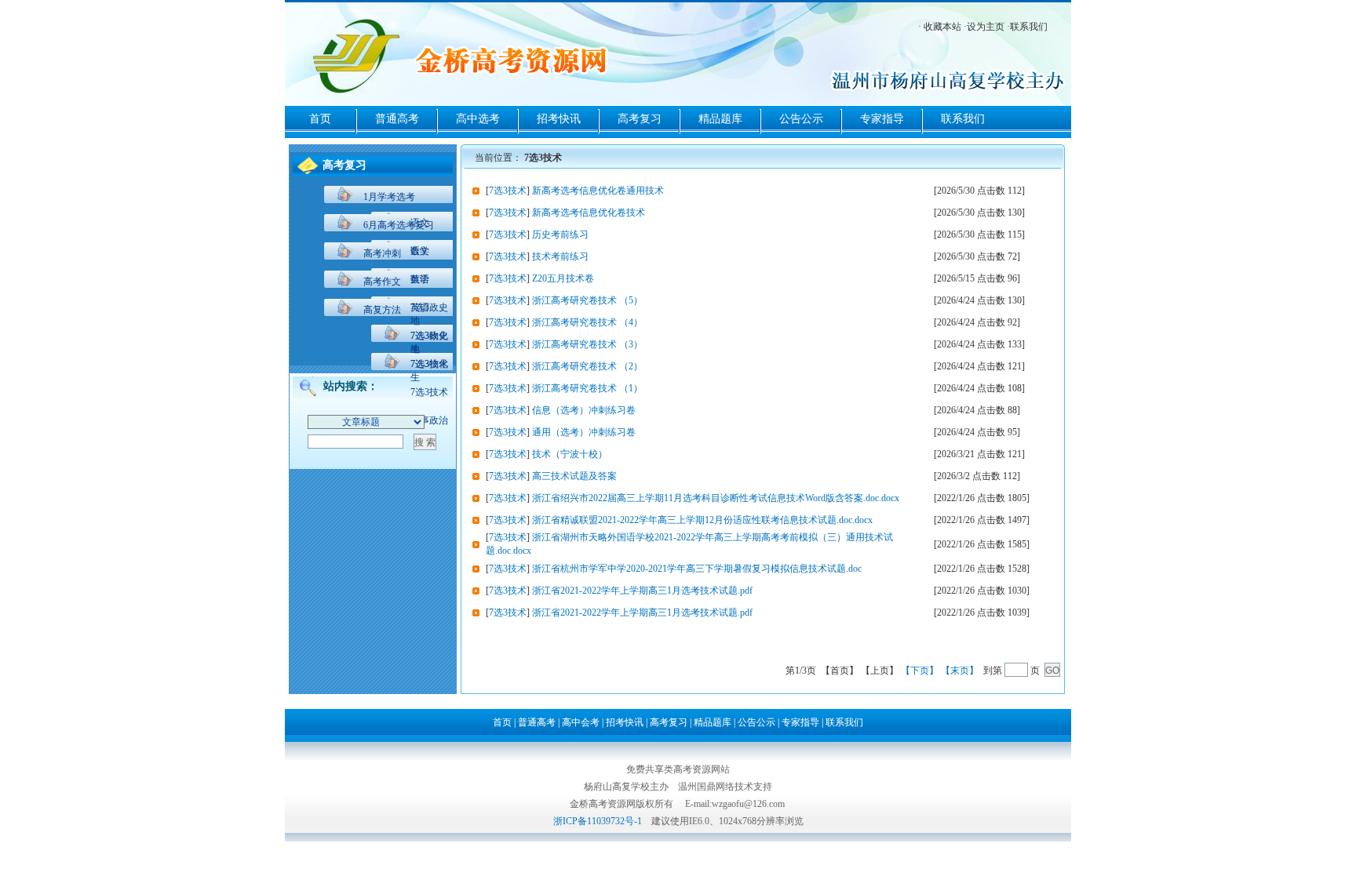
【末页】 (960, 670)
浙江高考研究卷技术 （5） (587, 300)
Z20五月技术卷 (563, 278)
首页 (320, 119)
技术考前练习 (560, 256)
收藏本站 (942, 26)
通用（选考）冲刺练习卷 (584, 432)
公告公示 (801, 119)
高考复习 (640, 119)
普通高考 (397, 119)
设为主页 (985, 26)
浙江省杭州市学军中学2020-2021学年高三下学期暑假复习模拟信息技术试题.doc (697, 568)
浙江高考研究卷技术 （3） (587, 344)
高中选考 (478, 119)
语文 (419, 250)
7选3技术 (429, 392)
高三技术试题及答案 (574, 476)
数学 (419, 279)
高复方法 (382, 309)
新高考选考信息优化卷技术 (588, 212)
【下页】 (920, 670)
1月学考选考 (389, 196)
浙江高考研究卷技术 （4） (587, 322)
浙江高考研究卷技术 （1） (587, 388)
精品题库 (720, 119)
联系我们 (1029, 26)
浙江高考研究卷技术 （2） (587, 366)
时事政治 (429, 420)
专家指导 (882, 119)
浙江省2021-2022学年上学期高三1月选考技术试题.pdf (642, 590)
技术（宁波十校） (569, 454)
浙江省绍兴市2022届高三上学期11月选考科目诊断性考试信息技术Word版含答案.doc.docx (715, 498)
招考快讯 (559, 119)
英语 (419, 307)
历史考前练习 (560, 234)
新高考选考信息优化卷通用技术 (598, 190)
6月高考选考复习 (398, 225)
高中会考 (581, 722)
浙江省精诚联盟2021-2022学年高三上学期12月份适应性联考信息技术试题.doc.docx (702, 519)
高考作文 (382, 281)
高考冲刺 (382, 253)
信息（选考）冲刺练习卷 (584, 410)
